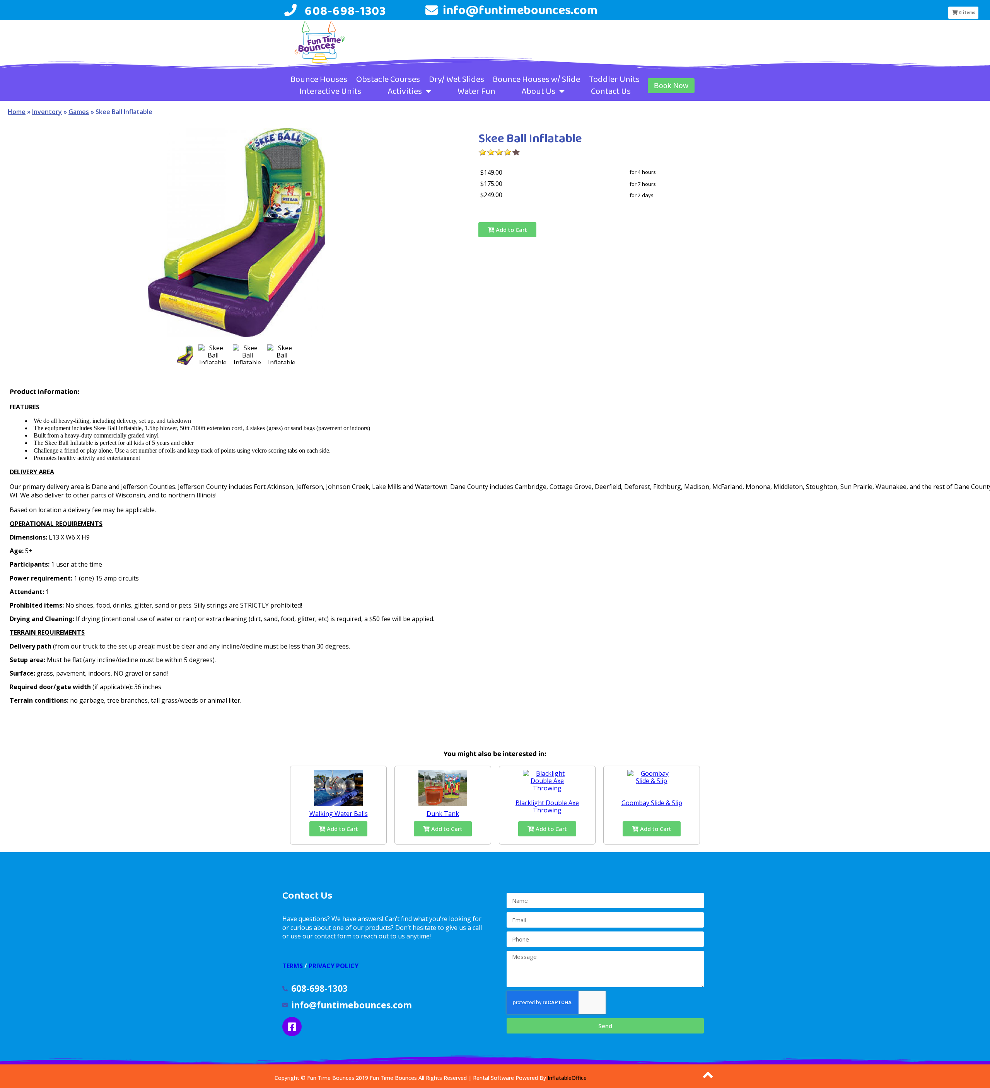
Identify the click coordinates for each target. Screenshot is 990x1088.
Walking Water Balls (338, 813)
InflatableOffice (567, 1077)
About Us (538, 91)
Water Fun (476, 91)
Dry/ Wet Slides (456, 79)
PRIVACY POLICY (333, 966)
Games (78, 111)
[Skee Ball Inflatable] (185, 355)
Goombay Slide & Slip (651, 803)
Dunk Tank (443, 813)
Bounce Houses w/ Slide (536, 79)
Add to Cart (510, 229)
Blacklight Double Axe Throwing (547, 806)
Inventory (47, 111)
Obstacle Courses (388, 79)
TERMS (292, 966)
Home (17, 111)
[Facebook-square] (292, 1026)
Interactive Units (330, 91)
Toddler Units (614, 79)
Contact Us (611, 91)
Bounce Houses (318, 79)
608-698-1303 (345, 11)
